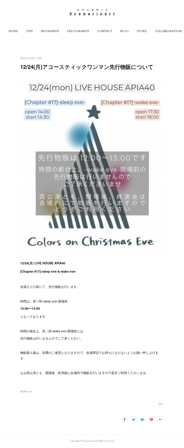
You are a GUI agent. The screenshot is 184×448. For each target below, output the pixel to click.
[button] (13, 31)
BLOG (124, 31)
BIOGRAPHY (50, 31)
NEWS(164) (26, 391)
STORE (142, 31)
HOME (13, 31)
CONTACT (104, 31)
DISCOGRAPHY (78, 31)
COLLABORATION (168, 31)
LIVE (29, 31)
